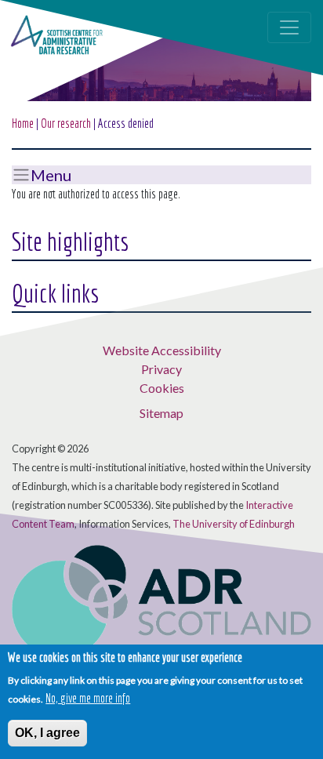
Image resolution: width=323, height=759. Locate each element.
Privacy (161, 368)
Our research (66, 123)
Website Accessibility (162, 350)
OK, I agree (47, 732)
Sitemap (161, 412)
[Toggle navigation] (289, 27)
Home (23, 123)
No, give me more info (87, 698)
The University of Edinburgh (233, 524)
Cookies (162, 387)
